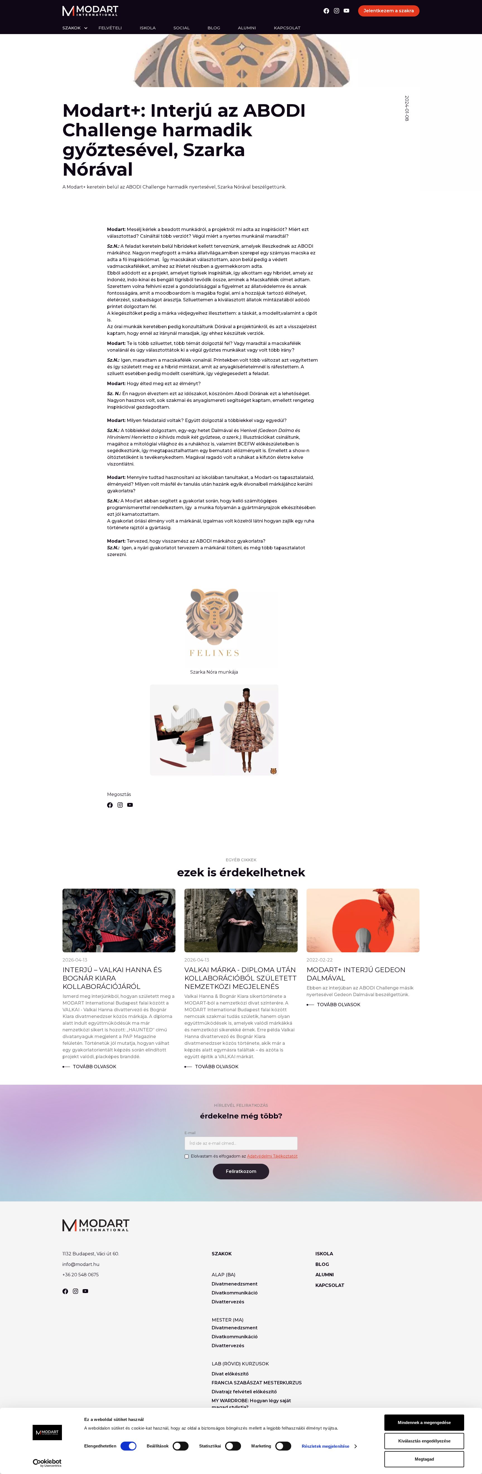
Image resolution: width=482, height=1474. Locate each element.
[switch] (181, 1446)
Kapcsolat (287, 27)
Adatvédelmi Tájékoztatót (272, 1156)
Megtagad (424, 1459)
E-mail (190, 1133)
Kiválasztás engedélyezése (424, 1441)
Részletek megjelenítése (325, 1446)
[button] (80, 28)
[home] (90, 11)
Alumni (247, 27)
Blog (214, 27)
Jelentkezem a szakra (389, 10)
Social (181, 27)
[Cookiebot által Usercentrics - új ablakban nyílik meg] (47, 1463)
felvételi (110, 27)
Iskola (148, 27)
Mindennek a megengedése (424, 1422)
